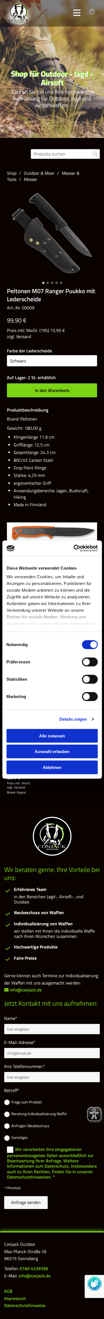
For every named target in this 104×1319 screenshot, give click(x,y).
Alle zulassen (52, 735)
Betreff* (11, 1090)
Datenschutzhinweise (24, 1305)
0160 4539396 (34, 1268)
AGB (8, 1291)
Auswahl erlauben (52, 751)
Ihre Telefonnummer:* (24, 1066)
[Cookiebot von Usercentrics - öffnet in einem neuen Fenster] (74, 548)
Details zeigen (73, 719)
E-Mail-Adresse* (19, 1042)
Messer (30, 179)
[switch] (90, 661)
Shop (11, 173)
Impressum (15, 1298)
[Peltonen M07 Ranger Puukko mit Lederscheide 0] (52, 233)
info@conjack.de (34, 1275)
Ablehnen (52, 767)
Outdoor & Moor (39, 173)
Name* (10, 1018)
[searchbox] (65, 154)
